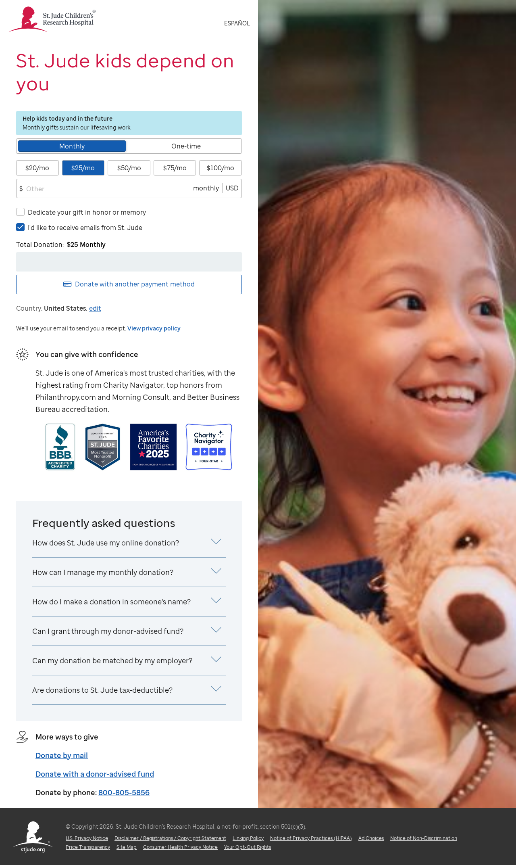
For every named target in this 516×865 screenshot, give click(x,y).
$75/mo (175, 167)
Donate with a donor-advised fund (94, 774)
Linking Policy (248, 838)
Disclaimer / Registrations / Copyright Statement (170, 838)
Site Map (127, 847)
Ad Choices (371, 838)
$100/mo (220, 167)
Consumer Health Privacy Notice (180, 847)
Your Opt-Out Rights (247, 847)
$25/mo (83, 167)
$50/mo (129, 167)
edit (95, 308)
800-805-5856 (124, 792)
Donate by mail (61, 755)
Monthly (72, 146)
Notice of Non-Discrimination (423, 838)
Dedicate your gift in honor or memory (87, 212)
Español (237, 23)
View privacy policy (154, 328)
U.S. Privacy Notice (87, 838)
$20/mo (37, 167)
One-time (186, 146)
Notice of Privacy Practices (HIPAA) (311, 838)
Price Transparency (88, 847)
